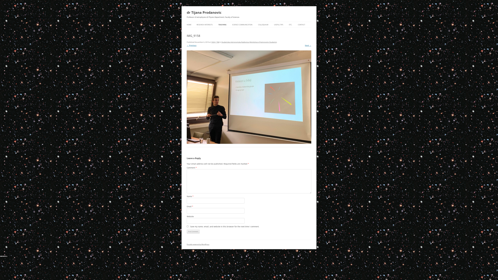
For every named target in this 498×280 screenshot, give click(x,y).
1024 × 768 (215, 42)
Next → (308, 45)
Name (190, 196)
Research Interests (205, 25)
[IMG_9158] (249, 97)
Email (190, 206)
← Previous (191, 45)
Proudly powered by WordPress (198, 244)
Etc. (290, 25)
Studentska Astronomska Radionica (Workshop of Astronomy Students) (249, 42)
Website (190, 216)
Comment (192, 167)
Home (189, 25)
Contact (301, 25)
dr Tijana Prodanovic (204, 12)
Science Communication (242, 25)
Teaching (222, 25)
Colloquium (263, 25)
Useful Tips (278, 25)
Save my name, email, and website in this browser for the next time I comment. (224, 226)
